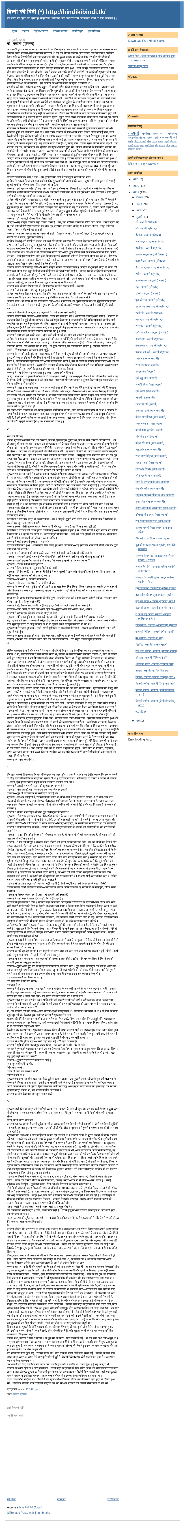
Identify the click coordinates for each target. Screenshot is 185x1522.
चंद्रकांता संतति (136, 137)
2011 (136, 179)
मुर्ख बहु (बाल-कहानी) (146, 378)
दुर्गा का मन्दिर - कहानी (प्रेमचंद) (151, 332)
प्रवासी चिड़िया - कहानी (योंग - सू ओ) (154, 631)
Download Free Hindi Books (146, 40)
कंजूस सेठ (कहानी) (145, 371)
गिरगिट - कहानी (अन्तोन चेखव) (151, 644)
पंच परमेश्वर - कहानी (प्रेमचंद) (151, 345)
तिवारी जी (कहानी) (145, 397)
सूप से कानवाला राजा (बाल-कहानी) (153, 521)
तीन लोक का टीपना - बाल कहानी (152, 538)
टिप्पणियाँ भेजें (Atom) (30, 1507)
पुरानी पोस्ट (113, 1499)
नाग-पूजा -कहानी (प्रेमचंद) (149, 319)
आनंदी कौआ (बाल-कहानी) (148, 384)
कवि (175, 137)
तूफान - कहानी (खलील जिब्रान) (152, 670)
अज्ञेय (154, 141)
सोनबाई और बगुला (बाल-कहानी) (151, 514)
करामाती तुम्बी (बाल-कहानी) (149, 410)
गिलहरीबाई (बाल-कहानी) (148, 449)
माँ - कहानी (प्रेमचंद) (146, 221)
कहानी (16, 1394)
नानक (160, 141)
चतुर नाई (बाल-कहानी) (147, 358)
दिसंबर (140, 197)
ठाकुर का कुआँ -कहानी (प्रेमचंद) (152, 306)
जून (138, 720)
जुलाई (139, 216)
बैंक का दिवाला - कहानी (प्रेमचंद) (152, 267)
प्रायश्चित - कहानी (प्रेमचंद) (150, 260)
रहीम (168, 145)
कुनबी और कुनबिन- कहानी (149, 430)
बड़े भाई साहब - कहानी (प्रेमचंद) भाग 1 (155, 601)
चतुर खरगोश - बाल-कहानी (148, 423)
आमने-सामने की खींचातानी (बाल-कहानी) (156, 508)
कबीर (130, 141)
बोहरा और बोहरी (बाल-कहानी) (150, 417)
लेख (149, 141)
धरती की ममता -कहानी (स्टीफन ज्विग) (154, 664)
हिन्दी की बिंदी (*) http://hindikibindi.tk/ (56, 11)
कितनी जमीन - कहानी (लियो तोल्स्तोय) (155, 683)
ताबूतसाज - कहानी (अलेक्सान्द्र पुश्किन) (156, 625)
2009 (136, 192)
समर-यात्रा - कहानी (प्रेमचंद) (150, 280)
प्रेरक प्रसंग (152, 137)
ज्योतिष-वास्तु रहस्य (138, 66)
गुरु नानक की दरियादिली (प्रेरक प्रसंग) (155, 588)
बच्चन (136, 145)
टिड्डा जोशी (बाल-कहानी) (148, 462)
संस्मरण (174, 145)
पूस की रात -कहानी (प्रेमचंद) (150, 300)
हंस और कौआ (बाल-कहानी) (149, 488)
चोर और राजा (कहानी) (146, 436)
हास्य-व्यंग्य (159, 133)
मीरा (156, 145)
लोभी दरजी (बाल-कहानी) (148, 475)
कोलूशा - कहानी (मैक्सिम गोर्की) (151, 657)
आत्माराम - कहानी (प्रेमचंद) (149, 339)
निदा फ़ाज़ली (140, 141)
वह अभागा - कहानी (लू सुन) (149, 638)
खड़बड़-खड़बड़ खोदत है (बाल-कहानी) (154, 495)
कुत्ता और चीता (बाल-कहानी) (150, 501)
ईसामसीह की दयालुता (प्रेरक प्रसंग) (154, 594)
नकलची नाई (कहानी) (146, 404)
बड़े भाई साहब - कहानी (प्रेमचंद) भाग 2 (155, 607)
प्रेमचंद (23, 1394)
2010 (136, 185)
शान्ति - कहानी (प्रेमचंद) (147, 273)
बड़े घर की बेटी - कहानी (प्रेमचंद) (152, 352)
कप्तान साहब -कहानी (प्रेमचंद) (151, 254)
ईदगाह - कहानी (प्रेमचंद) (148, 234)
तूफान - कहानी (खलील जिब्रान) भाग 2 (155, 677)
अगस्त (139, 210)
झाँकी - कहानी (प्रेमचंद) (147, 293)
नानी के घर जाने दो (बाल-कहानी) (152, 482)
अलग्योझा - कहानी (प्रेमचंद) (149, 241)
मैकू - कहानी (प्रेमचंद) (146, 287)
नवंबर (139, 203)
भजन (142, 145)
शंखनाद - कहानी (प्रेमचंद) (148, 326)
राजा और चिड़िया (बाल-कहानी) (151, 456)
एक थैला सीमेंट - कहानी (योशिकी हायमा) (156, 651)
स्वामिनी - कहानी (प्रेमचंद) (149, 313)
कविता (146, 133)
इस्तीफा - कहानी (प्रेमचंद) (148, 247)
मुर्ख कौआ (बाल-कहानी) (147, 391)
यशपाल (162, 145)
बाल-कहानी (166, 137)
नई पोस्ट (11, 1499)
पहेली (167, 141)
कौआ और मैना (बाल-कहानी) (149, 443)
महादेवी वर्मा (149, 145)
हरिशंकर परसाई (134, 149)
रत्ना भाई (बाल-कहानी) (147, 365)
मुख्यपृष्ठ (61, 1499)
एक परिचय (141, 711)
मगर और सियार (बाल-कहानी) (150, 469)
